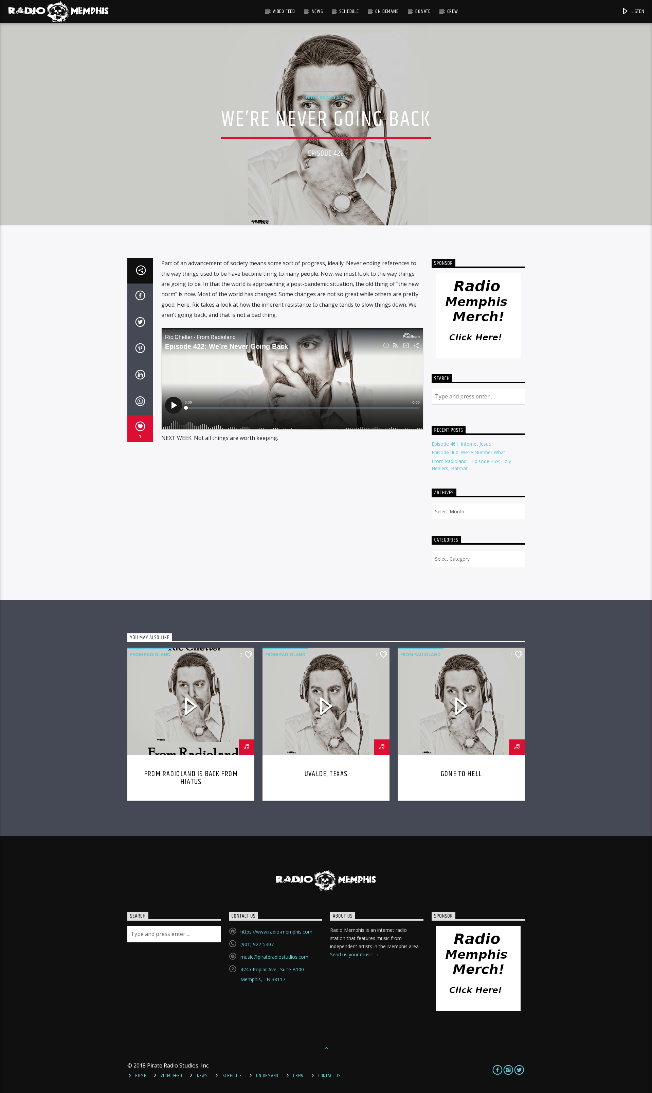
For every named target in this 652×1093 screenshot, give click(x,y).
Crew (452, 11)
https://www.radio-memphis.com (276, 931)
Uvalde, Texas (326, 774)
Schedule (349, 11)
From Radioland (326, 98)
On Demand (387, 11)
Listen (637, 11)
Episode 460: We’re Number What (468, 452)
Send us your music (352, 954)
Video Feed (284, 11)
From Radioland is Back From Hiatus (191, 778)
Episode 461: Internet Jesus (461, 444)
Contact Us (329, 1075)
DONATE (423, 11)
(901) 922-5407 (257, 944)
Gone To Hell (461, 774)
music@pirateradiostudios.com (274, 957)
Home (140, 1075)
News (317, 11)
